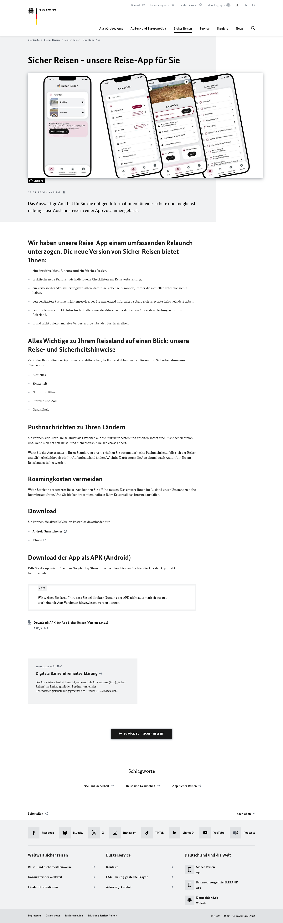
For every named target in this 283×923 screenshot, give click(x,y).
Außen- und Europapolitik (148, 28)
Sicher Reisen (183, 30)
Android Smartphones (47, 531)
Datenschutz (53, 915)
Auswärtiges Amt (111, 28)
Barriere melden (74, 915)
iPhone (37, 540)
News (239, 28)
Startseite (33, 39)
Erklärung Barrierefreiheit (102, 915)
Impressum (34, 915)
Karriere (222, 28)
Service (204, 28)
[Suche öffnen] (253, 28)
